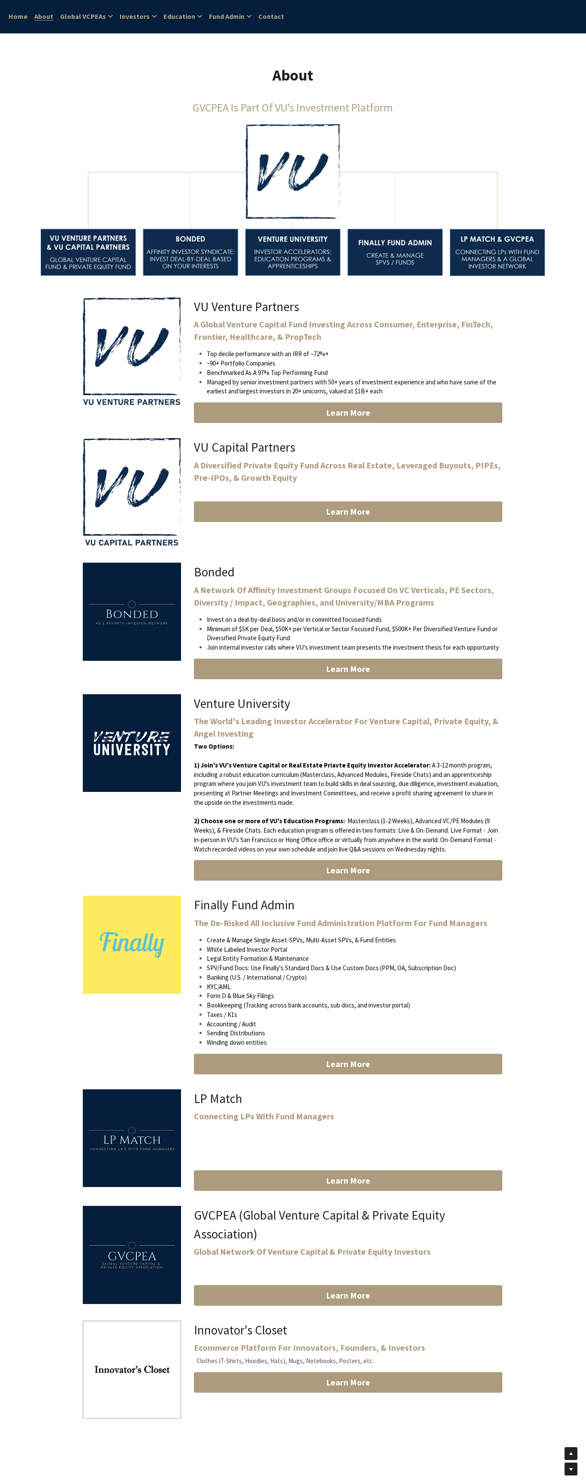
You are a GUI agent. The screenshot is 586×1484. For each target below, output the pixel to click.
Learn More (348, 412)
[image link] (132, 351)
